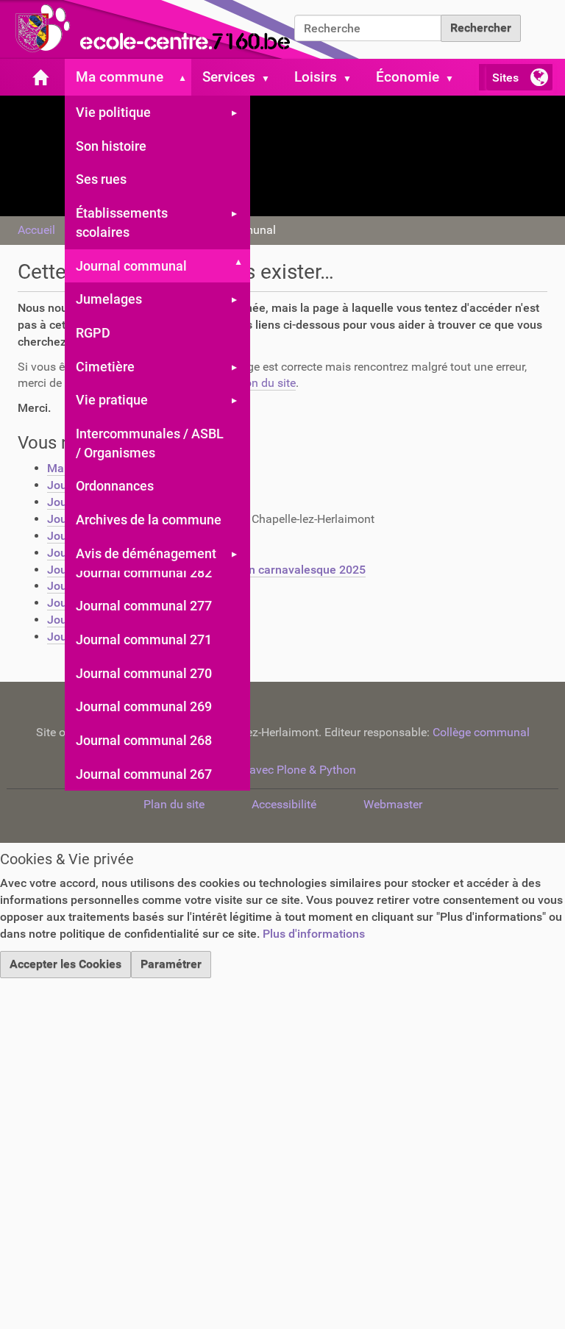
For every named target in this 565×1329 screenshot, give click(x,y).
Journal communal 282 (144, 572)
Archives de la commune (148, 519)
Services (228, 76)
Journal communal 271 (144, 639)
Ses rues (101, 179)
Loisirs (315, 76)
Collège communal (481, 732)
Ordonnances (115, 486)
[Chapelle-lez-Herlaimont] (184, 29)
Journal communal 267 (144, 774)
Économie (407, 76)
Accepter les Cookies (65, 964)
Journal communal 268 (144, 740)
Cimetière (105, 366)
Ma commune (119, 76)
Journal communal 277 (144, 605)
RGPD (93, 333)
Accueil (36, 230)
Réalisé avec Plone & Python (282, 770)
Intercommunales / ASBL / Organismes (150, 443)
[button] (179, 77)
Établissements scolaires (122, 222)
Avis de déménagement (146, 553)
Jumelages (109, 299)
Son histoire (111, 146)
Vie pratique (112, 399)
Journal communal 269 (144, 706)
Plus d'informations (314, 934)
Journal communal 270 (144, 673)
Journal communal (131, 266)
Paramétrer (171, 964)
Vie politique (113, 112)
